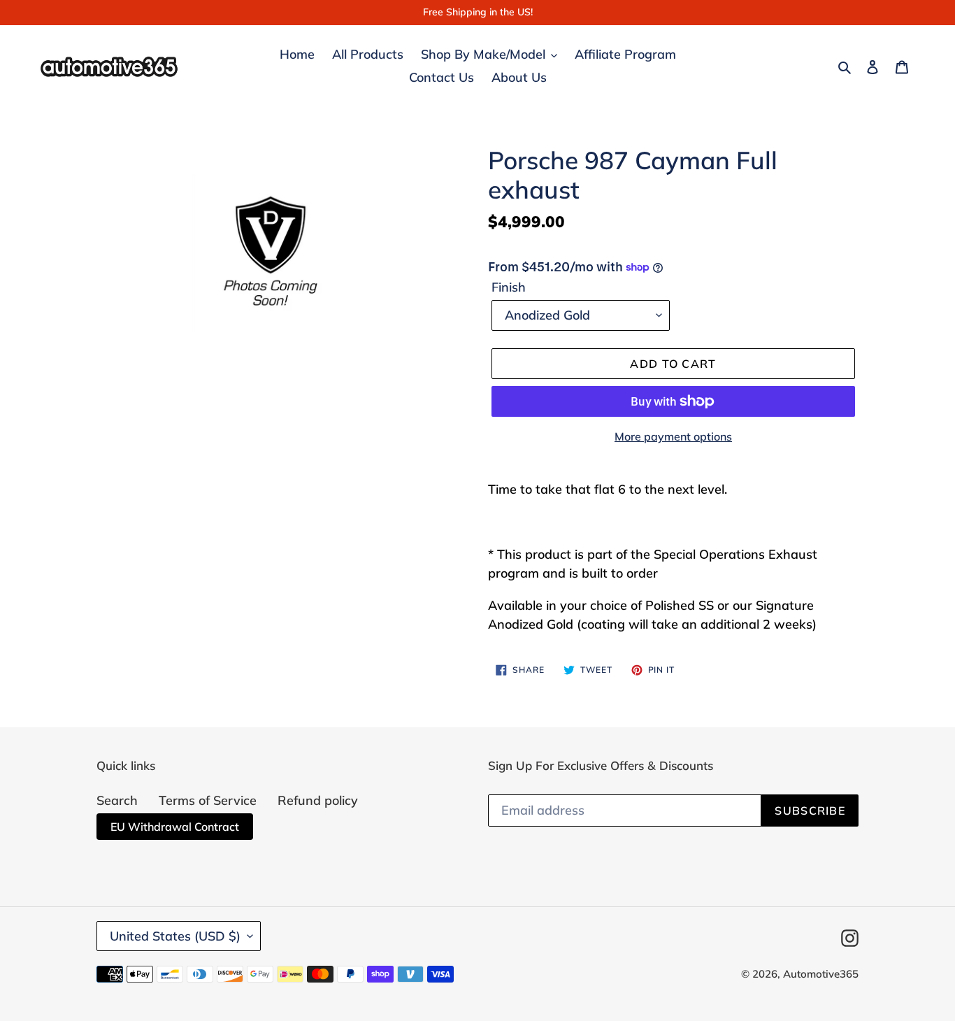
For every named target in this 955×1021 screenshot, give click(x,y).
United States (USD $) (175, 936)
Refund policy (318, 800)
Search (117, 800)
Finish (508, 287)
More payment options (673, 436)
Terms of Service (208, 800)
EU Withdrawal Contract (174, 827)
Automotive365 (821, 973)
